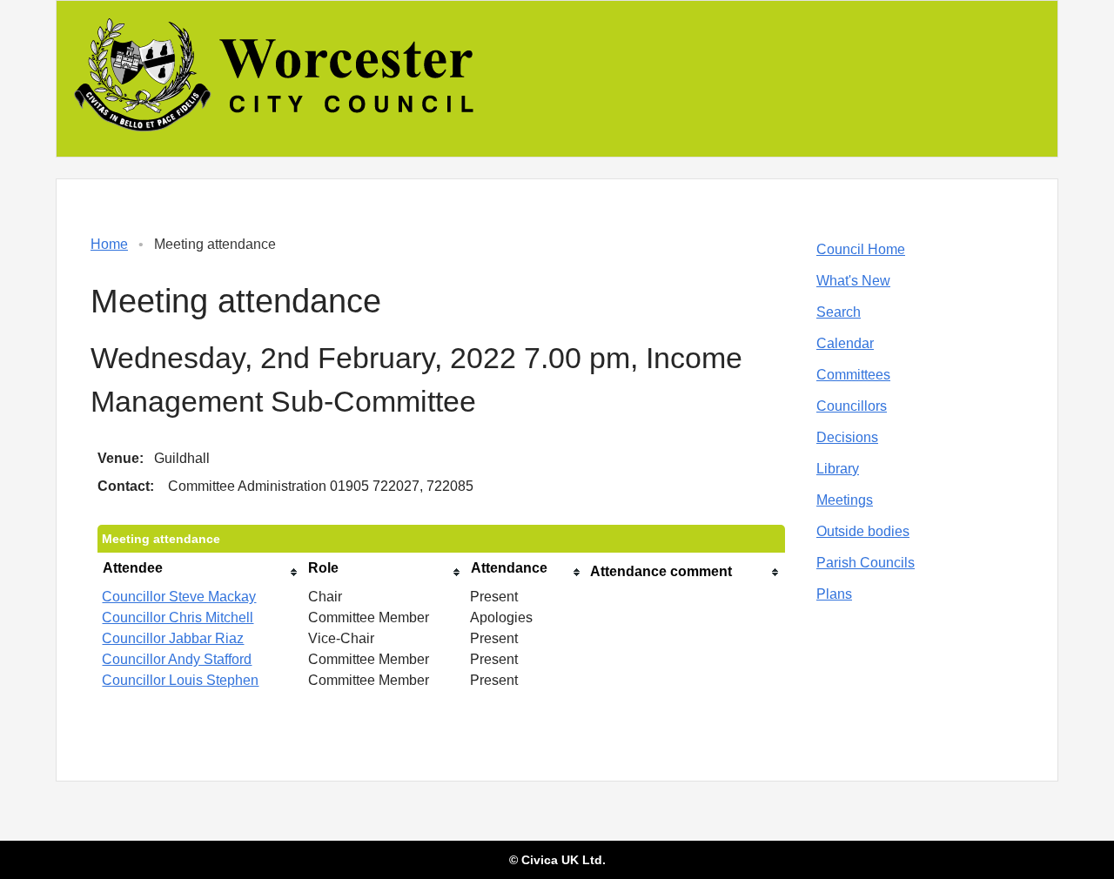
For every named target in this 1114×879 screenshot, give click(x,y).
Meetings (844, 500)
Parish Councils (865, 562)
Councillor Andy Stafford (177, 659)
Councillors (851, 406)
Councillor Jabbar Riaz (173, 638)
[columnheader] (200, 572)
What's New (853, 280)
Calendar (845, 343)
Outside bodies (862, 531)
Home (109, 244)
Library (837, 468)
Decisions (847, 437)
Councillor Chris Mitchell (177, 617)
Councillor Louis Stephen (180, 680)
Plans (834, 594)
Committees (853, 374)
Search (838, 312)
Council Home (860, 249)
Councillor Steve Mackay (179, 596)
